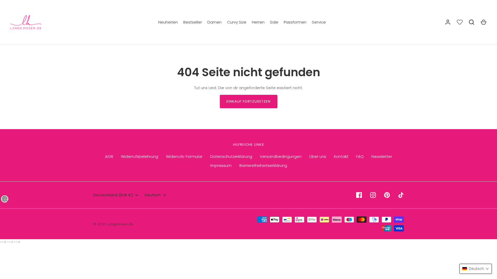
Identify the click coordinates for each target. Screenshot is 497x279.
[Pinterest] (387, 195)
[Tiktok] (401, 195)
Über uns (317, 156)
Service (319, 22)
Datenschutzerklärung (231, 156)
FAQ (360, 156)
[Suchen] (471, 22)
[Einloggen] (448, 22)
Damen (214, 22)
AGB (109, 156)
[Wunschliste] (459, 22)
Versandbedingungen (281, 156)
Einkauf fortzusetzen (248, 101)
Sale (274, 22)
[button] (476, 269)
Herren (258, 22)
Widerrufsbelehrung (139, 156)
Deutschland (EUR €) (113, 195)
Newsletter (381, 156)
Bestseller (192, 22)
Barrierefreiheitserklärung (263, 165)
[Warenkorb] (483, 22)
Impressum (221, 165)
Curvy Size (236, 22)
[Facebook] (359, 195)
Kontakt (341, 156)
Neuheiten (168, 22)
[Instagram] (373, 195)
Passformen (295, 22)
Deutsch (153, 195)
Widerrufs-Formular (184, 156)
